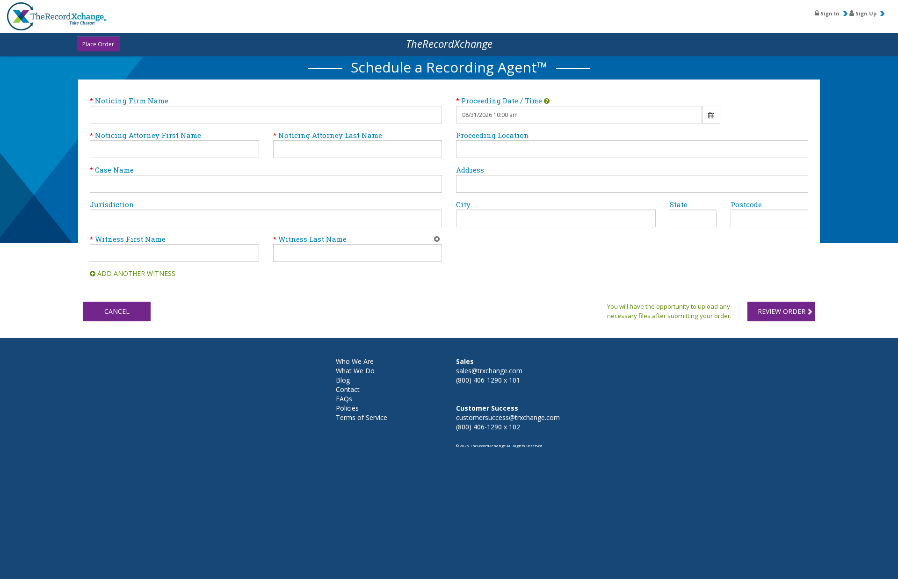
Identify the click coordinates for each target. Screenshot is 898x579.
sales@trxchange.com (489, 370)
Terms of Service (361, 417)
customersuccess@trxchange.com (508, 417)
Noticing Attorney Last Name (330, 135)
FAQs (344, 398)
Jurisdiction (112, 204)
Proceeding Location (492, 135)
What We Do (355, 370)
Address (470, 169)
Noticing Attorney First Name (148, 135)
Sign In (829, 13)
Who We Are (355, 361)
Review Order (781, 311)
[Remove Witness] (437, 238)
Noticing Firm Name (131, 100)
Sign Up (865, 13)
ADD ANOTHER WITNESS (136, 273)
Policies (347, 408)
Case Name (114, 169)
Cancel (117, 311)
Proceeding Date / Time (501, 100)
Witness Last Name (312, 239)
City (463, 204)
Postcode (746, 204)
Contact (348, 389)
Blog (343, 380)
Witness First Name (130, 239)
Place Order (98, 44)
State (679, 204)
